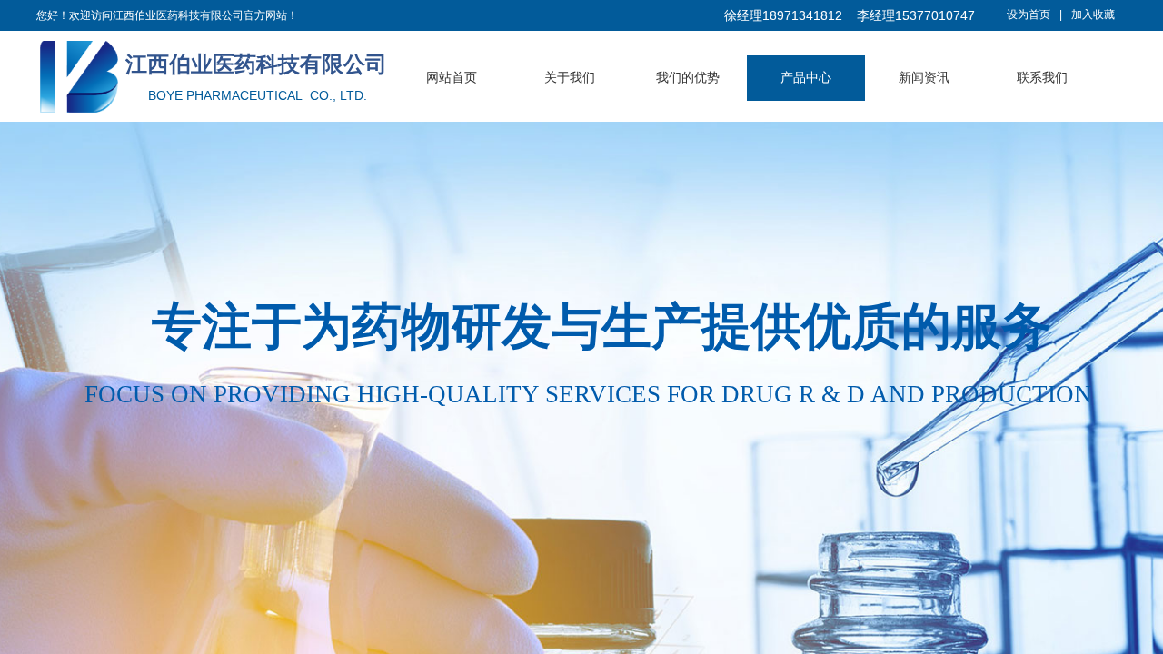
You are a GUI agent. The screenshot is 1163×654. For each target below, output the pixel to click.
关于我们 (569, 77)
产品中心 (805, 77)
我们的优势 (688, 77)
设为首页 (1028, 14)
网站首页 (451, 77)
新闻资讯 (924, 77)
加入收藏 (1093, 14)
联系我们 (1042, 77)
